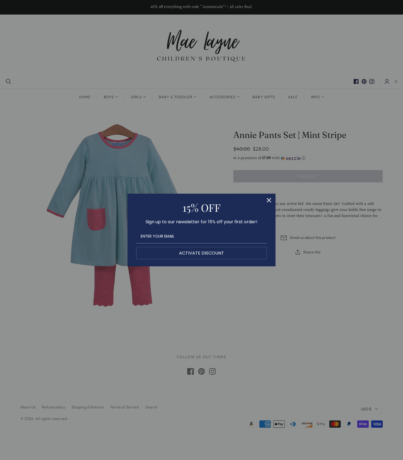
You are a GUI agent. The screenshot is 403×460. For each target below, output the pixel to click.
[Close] (269, 200)
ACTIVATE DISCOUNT (201, 253)
